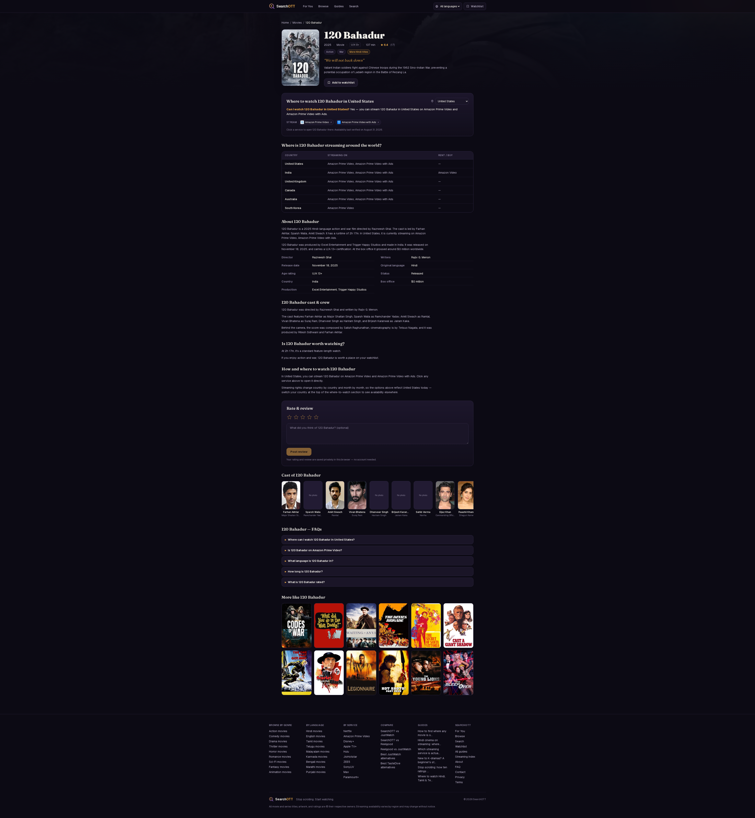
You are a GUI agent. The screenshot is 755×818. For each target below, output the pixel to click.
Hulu (346, 751)
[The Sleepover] (458, 672)
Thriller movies (278, 746)
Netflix (347, 731)
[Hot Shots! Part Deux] (394, 672)
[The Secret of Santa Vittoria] (426, 625)
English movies (315, 736)
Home (285, 22)
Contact (460, 772)
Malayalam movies (318, 751)
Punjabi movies (316, 772)
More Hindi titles (359, 51)
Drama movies (278, 741)
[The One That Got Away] (297, 672)
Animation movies (280, 772)
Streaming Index (465, 756)
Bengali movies (315, 762)
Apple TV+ (349, 746)
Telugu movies (315, 746)
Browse (323, 6)
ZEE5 (346, 762)
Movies (297, 22)
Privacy (460, 777)
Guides (339, 6)
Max (346, 772)
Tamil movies (314, 741)
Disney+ (348, 741)
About (459, 762)
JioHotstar (350, 756)
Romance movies (280, 756)
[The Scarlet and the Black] (329, 672)
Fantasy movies (279, 767)
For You (308, 6)
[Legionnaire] (361, 672)
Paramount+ (351, 777)
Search (353, 6)
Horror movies (278, 751)
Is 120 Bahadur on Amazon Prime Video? (313, 550)
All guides (461, 751)
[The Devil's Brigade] (394, 625)
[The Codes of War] (297, 625)
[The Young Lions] (426, 672)
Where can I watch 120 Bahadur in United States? (319, 539)
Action (329, 51)
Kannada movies (316, 756)
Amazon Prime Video (317, 122)
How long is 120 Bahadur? (304, 571)
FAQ (457, 767)
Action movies (278, 731)
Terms (459, 782)
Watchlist (461, 746)
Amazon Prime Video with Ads (359, 122)
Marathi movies (315, 767)
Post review (299, 452)
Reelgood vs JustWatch (396, 749)
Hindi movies (314, 731)
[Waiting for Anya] (361, 625)
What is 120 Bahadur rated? (305, 582)
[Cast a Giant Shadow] (458, 625)
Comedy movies (279, 736)
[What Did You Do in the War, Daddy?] (329, 625)
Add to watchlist (343, 82)
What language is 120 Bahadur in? (309, 561)
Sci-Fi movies (277, 762)
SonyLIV (348, 767)
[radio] (289, 417)
